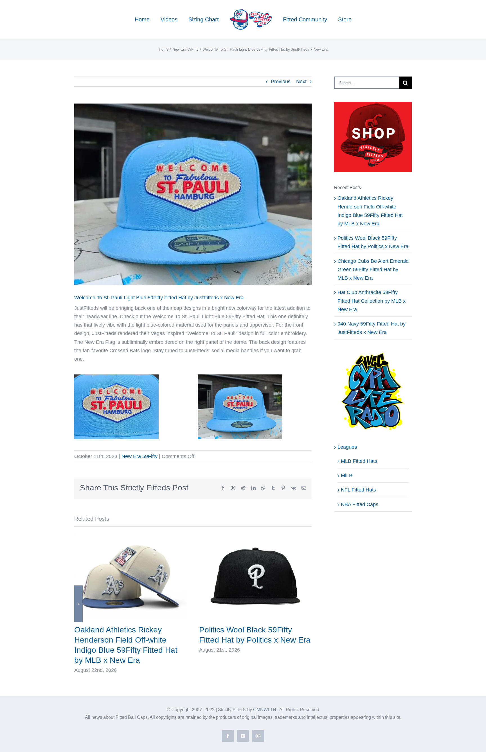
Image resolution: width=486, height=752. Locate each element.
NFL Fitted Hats (358, 490)
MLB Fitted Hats (359, 461)
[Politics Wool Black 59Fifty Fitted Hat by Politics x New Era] (255, 536)
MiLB (346, 475)
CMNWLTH (264, 709)
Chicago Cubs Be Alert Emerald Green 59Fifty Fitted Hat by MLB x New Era (373, 269)
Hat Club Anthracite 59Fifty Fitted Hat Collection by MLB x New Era (372, 300)
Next (301, 81)
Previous (281, 81)
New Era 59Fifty (140, 456)
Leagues (347, 447)
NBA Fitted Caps (359, 504)
